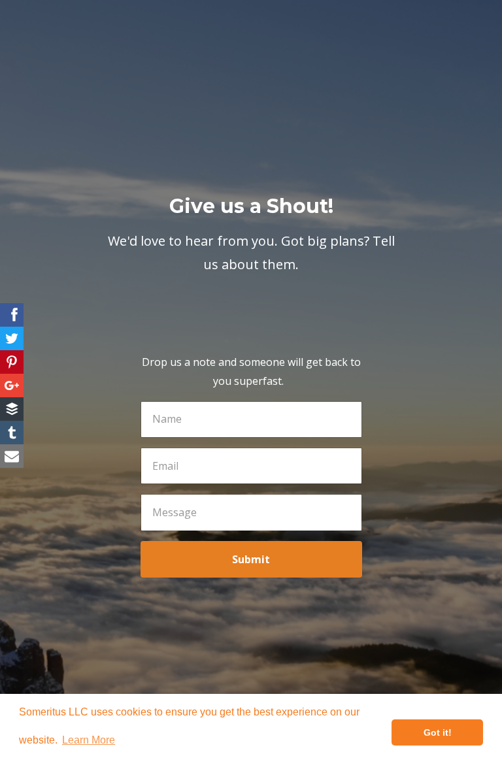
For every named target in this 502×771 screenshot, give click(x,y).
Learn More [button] (88, 740)
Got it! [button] (438, 732)
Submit (251, 559)
